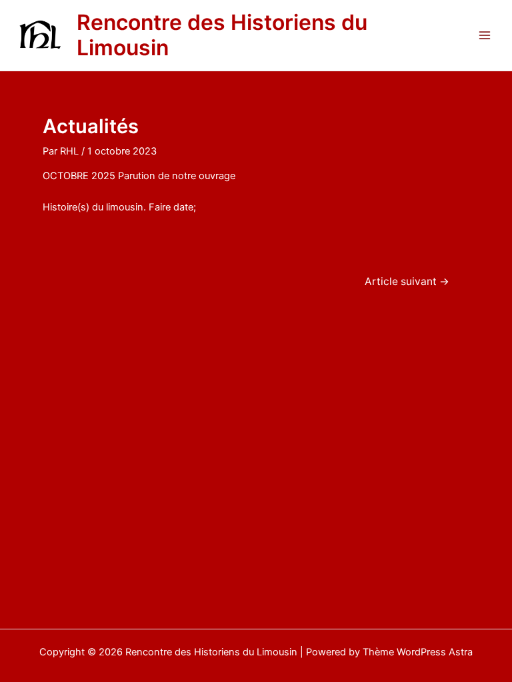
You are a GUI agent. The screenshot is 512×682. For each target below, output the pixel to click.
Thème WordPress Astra (418, 652)
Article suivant (407, 281)
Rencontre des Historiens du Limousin (222, 35)
